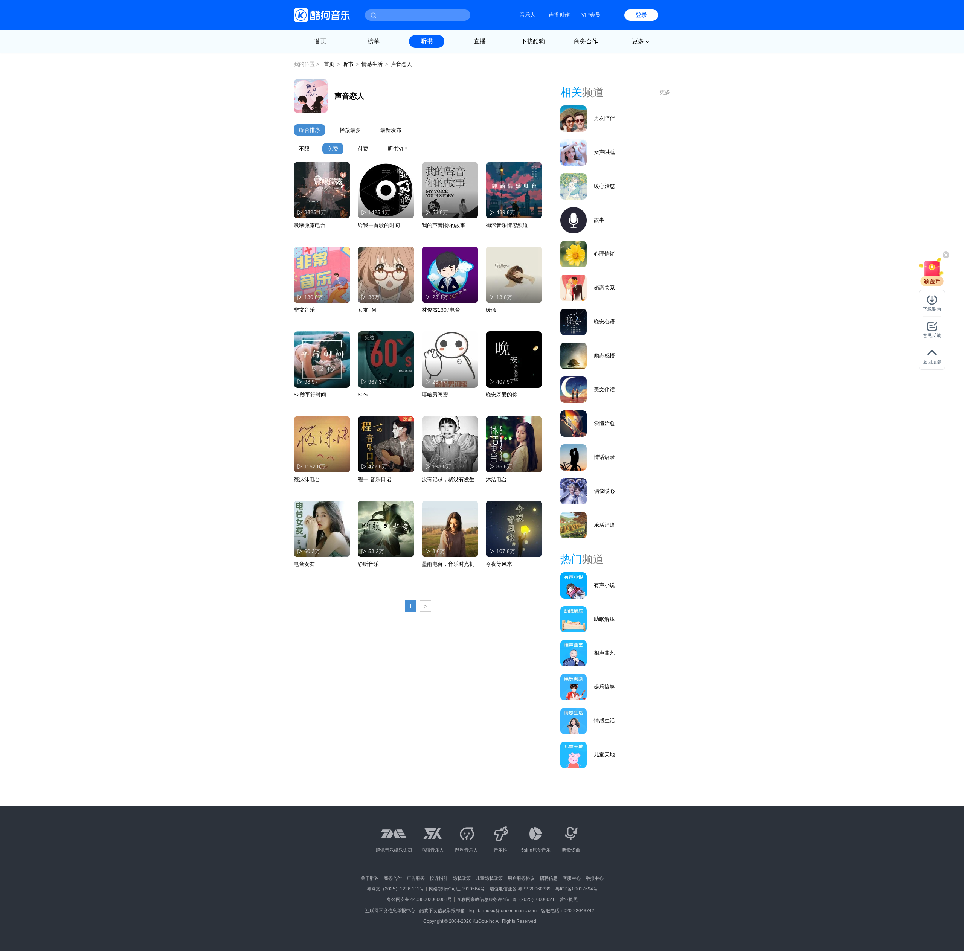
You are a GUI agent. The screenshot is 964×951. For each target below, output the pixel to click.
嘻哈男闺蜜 (435, 395)
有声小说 (604, 585)
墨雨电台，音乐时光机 (448, 564)
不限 (304, 149)
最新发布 (390, 130)
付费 (363, 149)
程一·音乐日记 (374, 479)
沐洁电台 (496, 479)
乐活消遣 (604, 525)
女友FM (367, 310)
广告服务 (416, 878)
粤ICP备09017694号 (576, 889)
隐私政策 (462, 878)
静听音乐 (368, 564)
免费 (333, 149)
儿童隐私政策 (489, 878)
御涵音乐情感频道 (507, 225)
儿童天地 (604, 754)
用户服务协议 (521, 878)
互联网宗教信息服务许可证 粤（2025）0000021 (506, 899)
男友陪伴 (604, 118)
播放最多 (350, 130)
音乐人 (527, 15)
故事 (599, 220)
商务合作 (586, 41)
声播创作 (559, 15)
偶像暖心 (604, 491)
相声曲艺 (604, 653)
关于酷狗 (370, 878)
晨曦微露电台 (309, 225)
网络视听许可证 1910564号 (457, 889)
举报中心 (595, 878)
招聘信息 (549, 878)
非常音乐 (304, 310)
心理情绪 (604, 254)
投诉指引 (439, 878)
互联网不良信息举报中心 (390, 910)
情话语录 (604, 457)
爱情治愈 (604, 423)
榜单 (374, 41)
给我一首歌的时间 (379, 225)
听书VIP (397, 149)
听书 (427, 41)
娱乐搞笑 (604, 687)
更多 (665, 92)
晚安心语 (604, 322)
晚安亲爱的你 (501, 395)
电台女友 (304, 564)
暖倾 (491, 310)
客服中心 (572, 878)
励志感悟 (604, 355)
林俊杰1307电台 (441, 310)
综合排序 (309, 130)
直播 (480, 41)
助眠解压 (604, 619)
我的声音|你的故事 (443, 225)
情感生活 (372, 64)
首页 (320, 41)
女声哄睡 (604, 152)
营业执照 (569, 899)
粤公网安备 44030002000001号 (419, 899)
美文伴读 (604, 389)
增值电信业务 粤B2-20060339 (520, 889)
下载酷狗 (533, 41)
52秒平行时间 (310, 395)
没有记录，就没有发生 (448, 479)
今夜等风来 (499, 564)
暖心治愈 (604, 186)
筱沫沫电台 (307, 479)
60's (363, 395)
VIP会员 (590, 15)
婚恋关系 (604, 288)
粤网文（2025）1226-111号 (395, 889)
